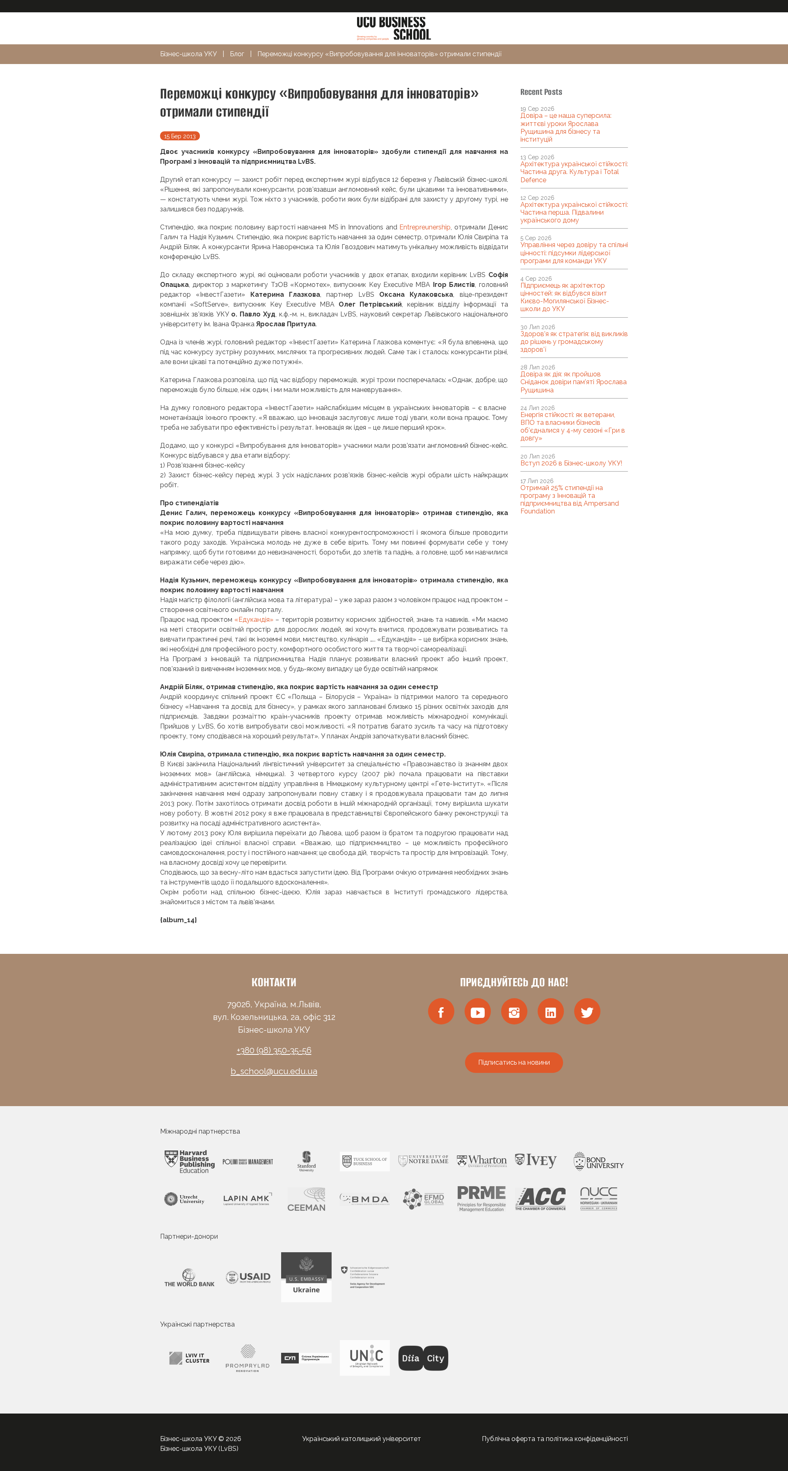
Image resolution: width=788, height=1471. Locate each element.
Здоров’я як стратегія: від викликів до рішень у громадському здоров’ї (574, 341)
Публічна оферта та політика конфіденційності (555, 1439)
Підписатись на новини (514, 1062)
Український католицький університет (361, 1439)
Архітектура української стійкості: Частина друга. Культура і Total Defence (574, 171)
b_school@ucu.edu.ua (274, 1071)
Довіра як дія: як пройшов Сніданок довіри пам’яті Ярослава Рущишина (573, 382)
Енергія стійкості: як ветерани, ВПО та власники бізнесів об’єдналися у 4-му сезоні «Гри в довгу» (572, 426)
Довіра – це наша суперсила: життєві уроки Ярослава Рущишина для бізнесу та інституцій (566, 127)
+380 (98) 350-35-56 (274, 1050)
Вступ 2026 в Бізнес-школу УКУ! (571, 463)
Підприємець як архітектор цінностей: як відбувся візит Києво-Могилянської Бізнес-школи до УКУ (564, 297)
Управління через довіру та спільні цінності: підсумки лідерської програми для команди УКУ (574, 252)
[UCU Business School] (394, 28)
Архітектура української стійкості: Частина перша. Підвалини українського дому (574, 212)
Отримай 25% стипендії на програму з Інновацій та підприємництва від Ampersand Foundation (569, 500)
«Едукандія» (253, 619)
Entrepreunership (425, 227)
